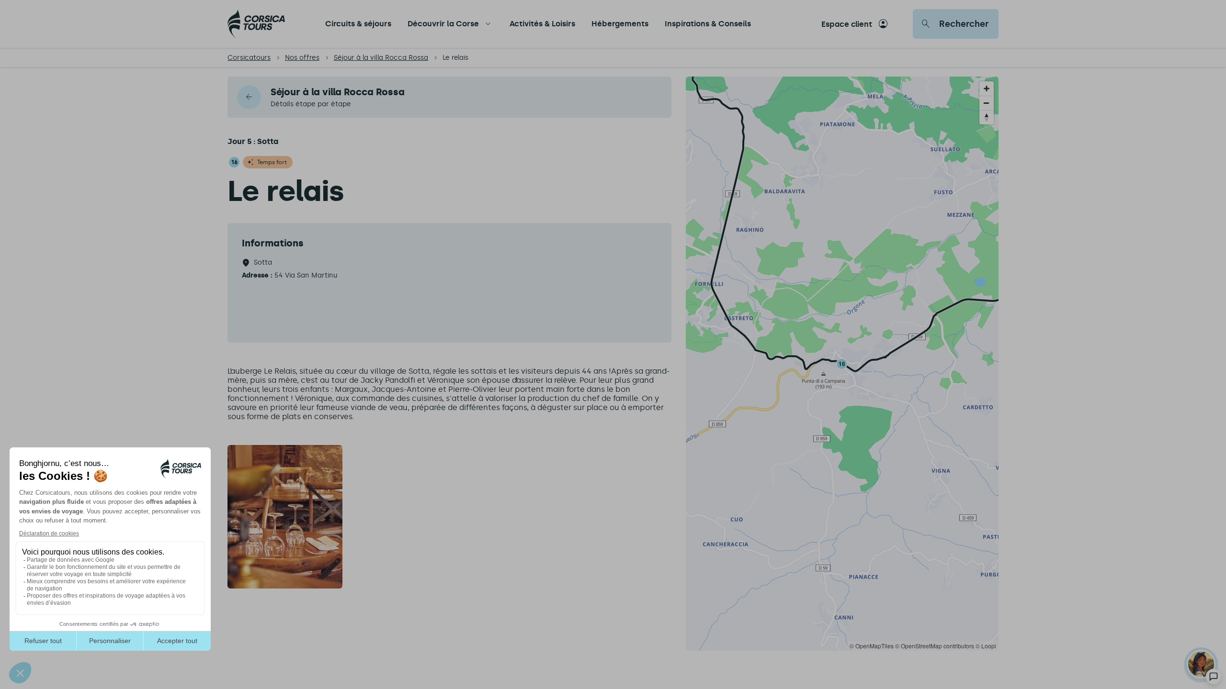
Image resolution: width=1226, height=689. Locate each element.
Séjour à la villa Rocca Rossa (381, 58)
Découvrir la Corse (443, 23)
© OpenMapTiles (872, 646)
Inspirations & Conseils (708, 23)
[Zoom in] (986, 88)
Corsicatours (249, 58)
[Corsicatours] (256, 24)
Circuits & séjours (358, 23)
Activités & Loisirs (542, 23)
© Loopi (986, 646)
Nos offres (302, 58)
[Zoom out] (986, 103)
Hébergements (619, 23)
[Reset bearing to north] (986, 117)
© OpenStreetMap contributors (934, 646)
